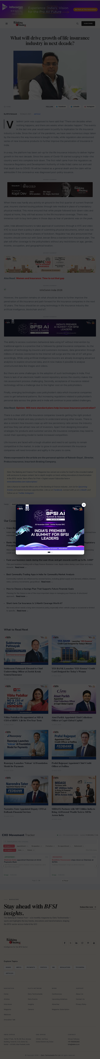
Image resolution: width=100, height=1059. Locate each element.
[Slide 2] (51, 552)
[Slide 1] (49, 552)
